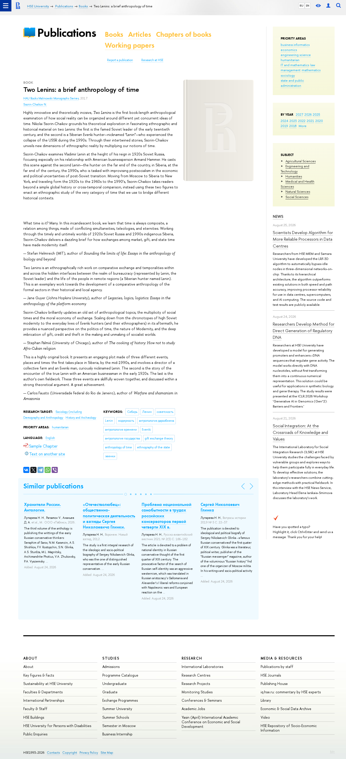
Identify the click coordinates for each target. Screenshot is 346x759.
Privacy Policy (89, 752)
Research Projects (196, 683)
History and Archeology (81, 418)
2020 (319, 120)
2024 (284, 120)
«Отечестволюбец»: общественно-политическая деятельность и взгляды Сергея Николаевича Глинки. (109, 515)
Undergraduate (114, 683)
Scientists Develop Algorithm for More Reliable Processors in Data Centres (303, 239)
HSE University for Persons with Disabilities (57, 725)
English (50, 438)
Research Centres (196, 675)
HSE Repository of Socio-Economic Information (289, 728)
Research (192, 658)
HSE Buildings (33, 717)
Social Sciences (296, 197)
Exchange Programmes (120, 700)
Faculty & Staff (35, 708)
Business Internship (117, 734)
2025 (316, 114)
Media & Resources (281, 658)
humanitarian (290, 60)
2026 (308, 114)
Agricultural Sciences (300, 161)
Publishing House (274, 683)
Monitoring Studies (197, 692)
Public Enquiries (35, 734)
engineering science (296, 54)
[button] (125, 494)
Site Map (107, 752)
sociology (288, 75)
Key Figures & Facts (38, 675)
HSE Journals (271, 675)
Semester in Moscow (119, 725)
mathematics (311, 70)
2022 (301, 120)
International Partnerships (43, 700)
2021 (310, 120)
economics (289, 49)
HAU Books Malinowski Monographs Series (51, 98)
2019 (284, 125)
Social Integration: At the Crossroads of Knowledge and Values (300, 432)
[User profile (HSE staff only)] (328, 5)
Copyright (69, 752)
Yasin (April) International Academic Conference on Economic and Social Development (211, 722)
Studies (110, 658)
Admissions (111, 666)
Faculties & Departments (43, 692)
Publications (66, 32)
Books (114, 34)
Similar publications (53, 486)
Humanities (293, 176)
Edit (332, 751)
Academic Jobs (193, 708)
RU (301, 5)
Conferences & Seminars (202, 700)
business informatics (295, 44)
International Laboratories (202, 666)
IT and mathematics (295, 65)
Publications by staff (277, 666)
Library (266, 700)
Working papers (129, 45)
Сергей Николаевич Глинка (220, 507)
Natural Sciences (297, 191)
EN (307, 5)
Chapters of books (183, 34)
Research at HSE (152, 60)
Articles (139, 34)
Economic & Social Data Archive (286, 708)
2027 (299, 114)
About (30, 658)
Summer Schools (115, 717)
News (278, 216)
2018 (293, 125)
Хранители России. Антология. (42, 507)
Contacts (53, 752)
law (312, 65)
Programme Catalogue (120, 675)
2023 (293, 120)
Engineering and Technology (295, 168)
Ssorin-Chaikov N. (35, 104)
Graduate (110, 692)
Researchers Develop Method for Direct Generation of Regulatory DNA (303, 330)
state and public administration (292, 83)
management (290, 70)
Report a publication (120, 60)
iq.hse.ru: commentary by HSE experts (291, 692)
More (302, 125)
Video (265, 717)
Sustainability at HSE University (48, 683)
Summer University (117, 708)
